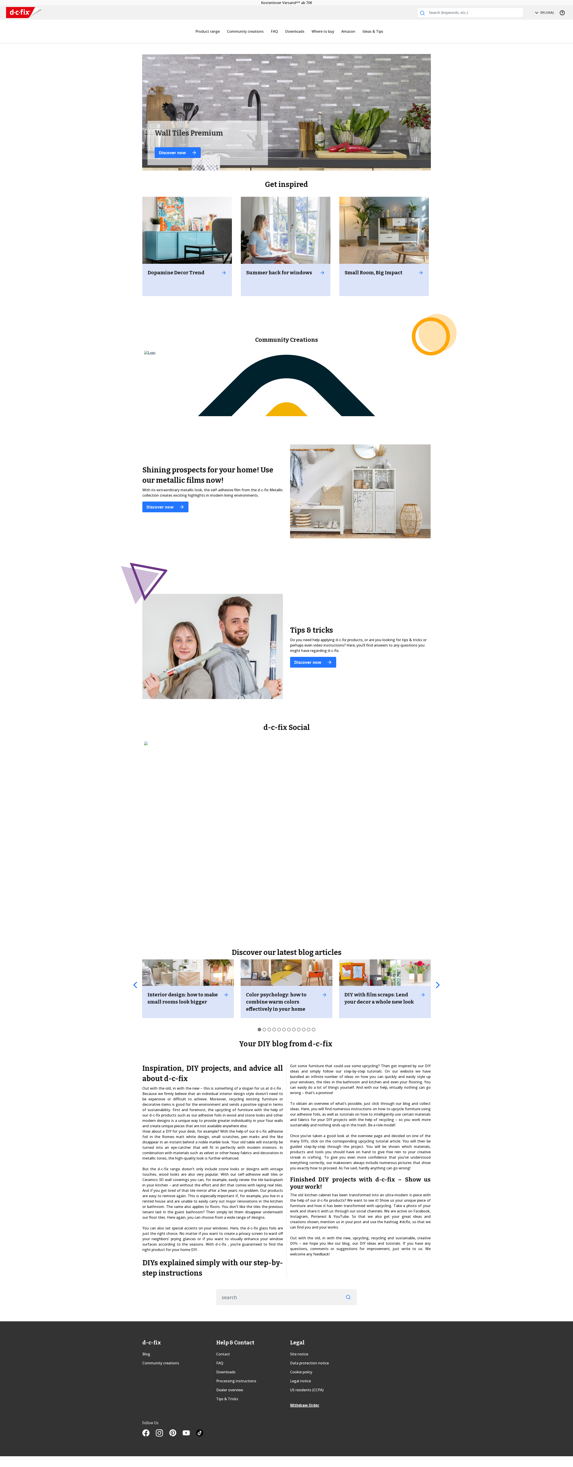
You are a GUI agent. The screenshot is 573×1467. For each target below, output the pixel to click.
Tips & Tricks (227, 1398)
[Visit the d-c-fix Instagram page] (162, 1433)
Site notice (299, 1354)
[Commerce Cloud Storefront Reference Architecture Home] (24, 13)
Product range (207, 31)
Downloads (294, 31)
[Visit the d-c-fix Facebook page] (149, 1433)
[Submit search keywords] (422, 13)
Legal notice (300, 1380)
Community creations (245, 31)
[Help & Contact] (562, 12)
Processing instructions (236, 1380)
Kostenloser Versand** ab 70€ (286, 2)
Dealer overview (229, 1389)
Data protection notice (309, 1363)
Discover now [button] (173, 152)
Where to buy (323, 31)
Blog (146, 1354)
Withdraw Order (304, 1405)
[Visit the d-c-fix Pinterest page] (176, 1433)
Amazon (348, 31)
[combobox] (470, 12)
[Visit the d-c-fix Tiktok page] (199, 1433)
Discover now (160, 507)
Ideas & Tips (372, 31)
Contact (223, 1354)
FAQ (274, 31)
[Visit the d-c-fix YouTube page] (189, 1433)
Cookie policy (301, 1372)
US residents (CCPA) (306, 1389)
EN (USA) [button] (546, 12)
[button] (135, 985)
